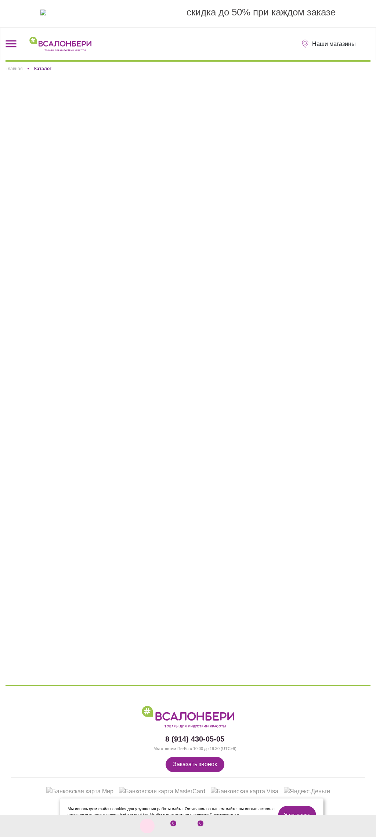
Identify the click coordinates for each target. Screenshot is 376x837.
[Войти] (223, 826)
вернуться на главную (221, 217)
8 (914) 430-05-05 (194, 739)
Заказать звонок (195, 764)
